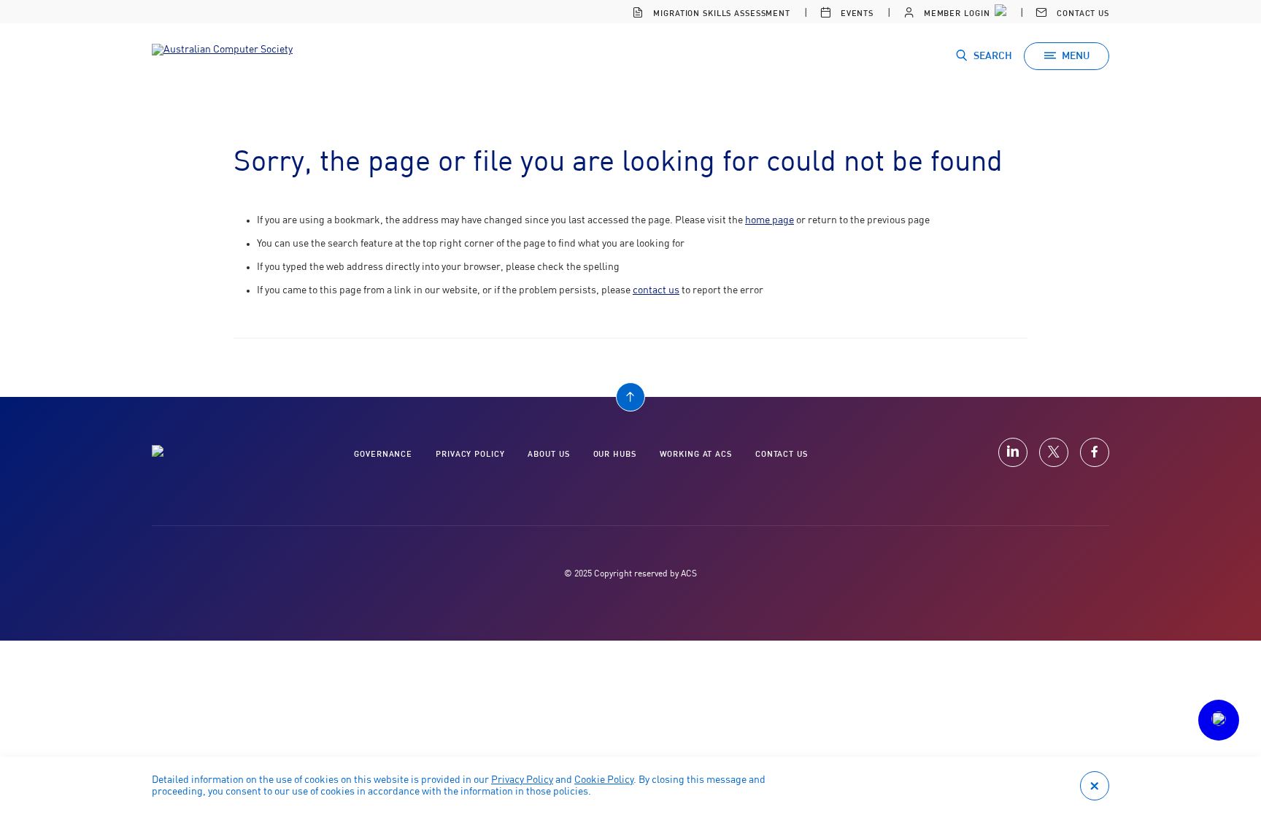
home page (769, 220)
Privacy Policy (522, 780)
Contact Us (1081, 13)
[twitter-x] (1053, 452)
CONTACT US (781, 454)
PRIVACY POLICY (470, 454)
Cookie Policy (603, 780)
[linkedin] (1012, 452)
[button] (1218, 720)
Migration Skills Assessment (720, 13)
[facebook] (1094, 452)
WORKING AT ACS (696, 454)
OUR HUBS (614, 454)
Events (856, 13)
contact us (656, 290)
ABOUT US (548, 454)
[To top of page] (630, 397)
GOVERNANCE (383, 454)
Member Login (955, 13)
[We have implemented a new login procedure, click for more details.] (999, 11)
